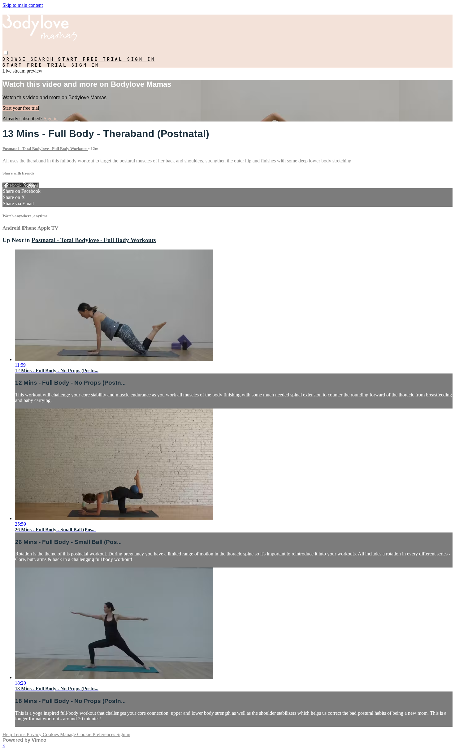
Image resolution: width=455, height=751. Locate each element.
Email (33, 185)
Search (44, 59)
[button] (6, 53)
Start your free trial (20, 108)
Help (7, 734)
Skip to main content (22, 5)
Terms (20, 734)
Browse (16, 59)
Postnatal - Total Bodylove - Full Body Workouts (45, 148)
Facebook (12, 185)
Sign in (141, 59)
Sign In (86, 65)
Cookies (51, 734)
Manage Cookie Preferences (88, 734)
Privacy (35, 734)
